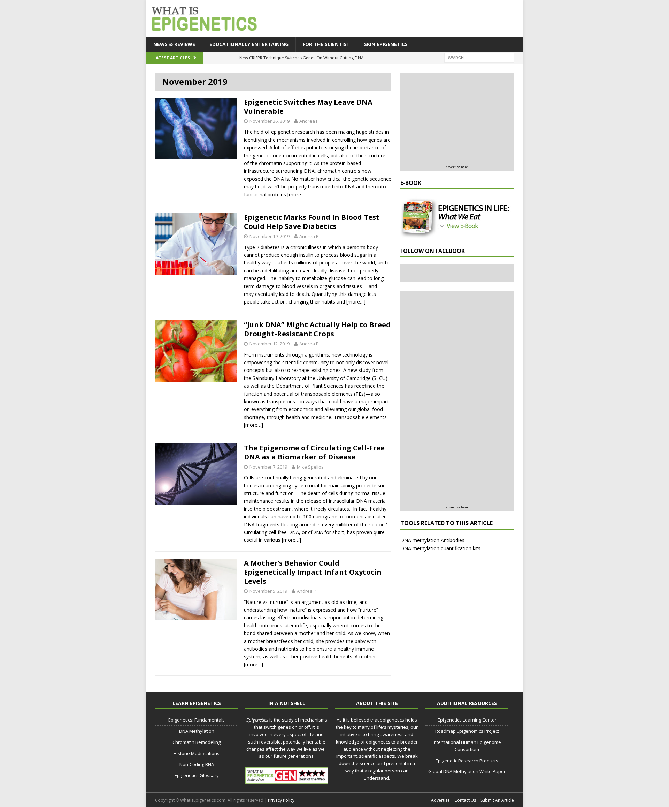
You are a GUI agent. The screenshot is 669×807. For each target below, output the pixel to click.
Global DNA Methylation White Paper (467, 771)
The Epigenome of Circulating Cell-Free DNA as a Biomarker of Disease (314, 452)
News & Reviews (174, 44)
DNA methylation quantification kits (440, 548)
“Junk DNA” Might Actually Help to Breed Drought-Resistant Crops (317, 329)
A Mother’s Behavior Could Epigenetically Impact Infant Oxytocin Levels (313, 572)
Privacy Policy (281, 800)
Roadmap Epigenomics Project (467, 731)
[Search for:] (479, 57)
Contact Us (465, 800)
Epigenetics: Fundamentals (196, 720)
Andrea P (309, 121)
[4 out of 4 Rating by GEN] (286, 780)
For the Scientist (326, 44)
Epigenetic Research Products (467, 760)
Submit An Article (497, 800)
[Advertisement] (394, 19)
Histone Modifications (197, 753)
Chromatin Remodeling (196, 742)
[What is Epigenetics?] (202, 16)
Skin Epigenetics (386, 44)
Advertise (440, 800)
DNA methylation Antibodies (432, 540)
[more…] (297, 194)
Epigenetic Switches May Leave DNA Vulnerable (308, 106)
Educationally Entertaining (249, 44)
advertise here (457, 167)
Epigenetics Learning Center (467, 720)
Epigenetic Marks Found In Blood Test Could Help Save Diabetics (311, 221)
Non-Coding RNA (196, 764)
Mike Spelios (310, 467)
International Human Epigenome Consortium (467, 746)
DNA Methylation (196, 731)
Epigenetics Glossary (197, 775)
